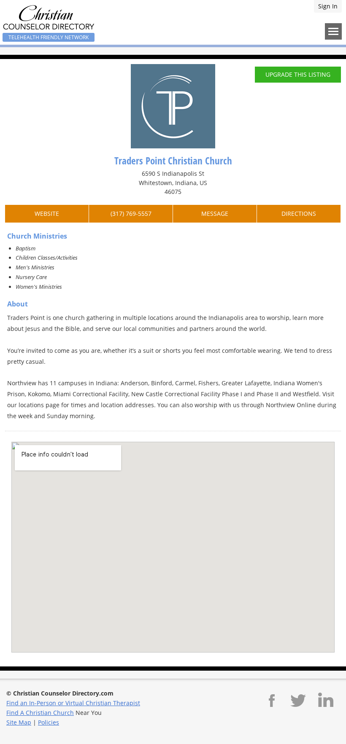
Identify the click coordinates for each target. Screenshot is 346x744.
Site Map (18, 722)
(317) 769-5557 (131, 214)
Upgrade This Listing (297, 74)
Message (214, 214)
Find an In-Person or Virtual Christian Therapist (73, 703)
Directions (298, 214)
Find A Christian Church (40, 713)
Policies (48, 722)
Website (47, 214)
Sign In (328, 6)
